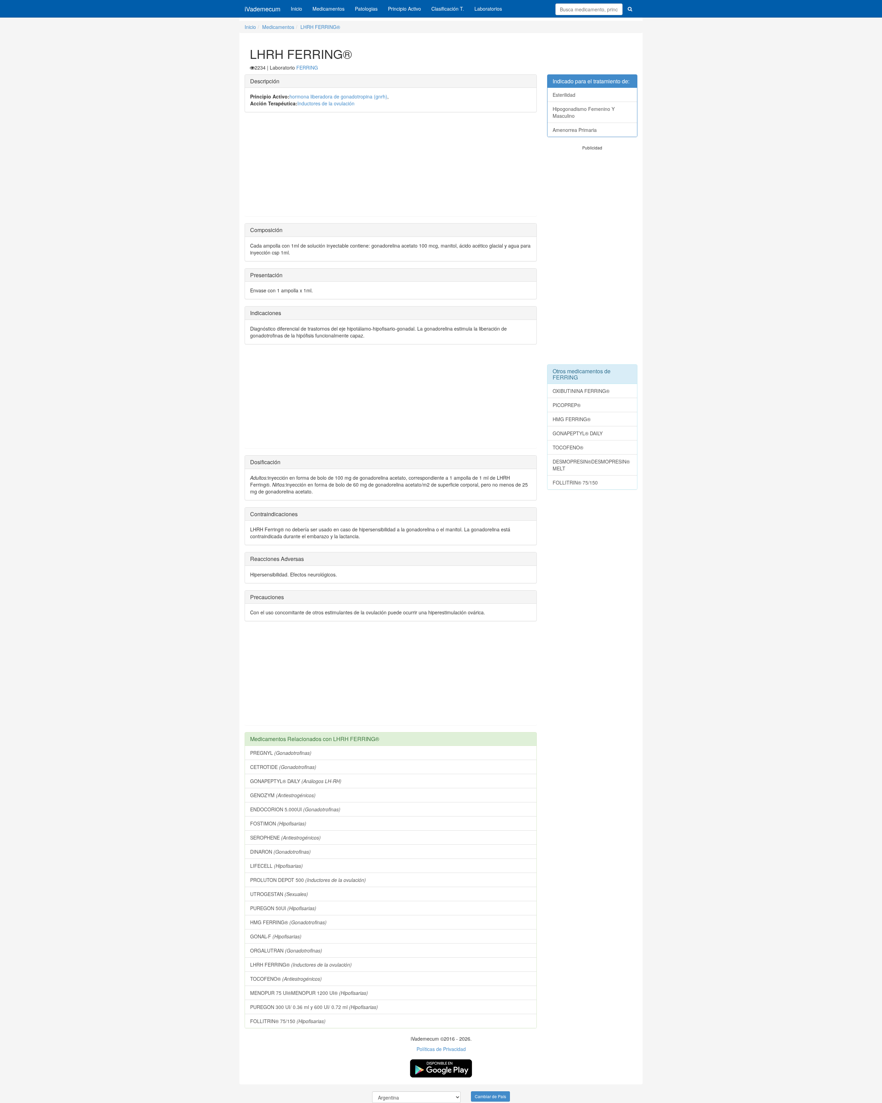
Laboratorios (488, 8)
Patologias (366, 8)
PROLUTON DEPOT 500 (308, 879)
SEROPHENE (285, 837)
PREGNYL (280, 752)
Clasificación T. (447, 8)
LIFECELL (276, 865)
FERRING (307, 67)
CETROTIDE (283, 766)
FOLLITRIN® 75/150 (288, 1021)
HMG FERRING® (288, 922)
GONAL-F (275, 936)
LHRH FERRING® (320, 26)
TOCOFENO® (286, 978)
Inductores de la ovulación (326, 103)
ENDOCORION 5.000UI (295, 809)
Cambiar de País (490, 1096)
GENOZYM (283, 795)
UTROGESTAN (279, 894)
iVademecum (262, 8)
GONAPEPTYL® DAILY (295, 781)
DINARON (280, 851)
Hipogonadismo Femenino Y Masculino (584, 112)
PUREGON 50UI (283, 908)
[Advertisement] (390, 167)
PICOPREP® (567, 405)
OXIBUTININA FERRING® (581, 390)
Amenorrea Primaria (575, 129)
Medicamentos (328, 8)
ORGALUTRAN (286, 950)
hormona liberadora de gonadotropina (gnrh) (338, 96)
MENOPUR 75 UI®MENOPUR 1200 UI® (309, 992)
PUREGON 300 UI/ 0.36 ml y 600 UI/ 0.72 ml (314, 1006)
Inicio (296, 8)
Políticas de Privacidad (441, 1048)
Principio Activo (404, 8)
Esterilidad (564, 94)
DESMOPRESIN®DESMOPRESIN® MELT (591, 465)
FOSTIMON (278, 823)
